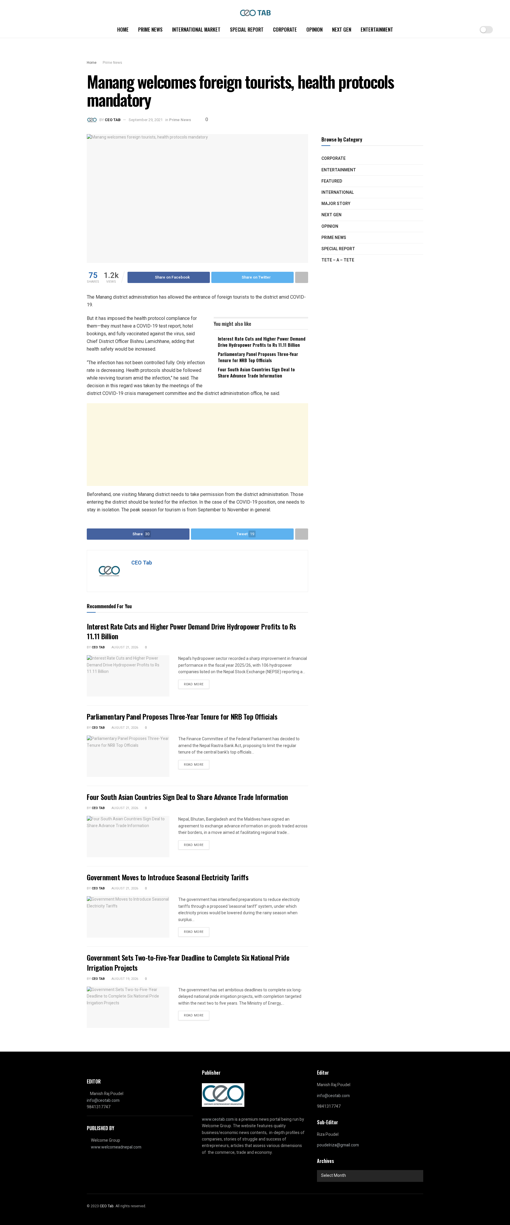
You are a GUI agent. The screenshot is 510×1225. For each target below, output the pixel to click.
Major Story (335, 204)
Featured (331, 181)
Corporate (285, 29)
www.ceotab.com (218, 1119)
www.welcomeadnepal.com (116, 1147)
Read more (194, 684)
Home (123, 29)
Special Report (247, 29)
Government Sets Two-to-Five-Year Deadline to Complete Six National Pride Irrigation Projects (188, 962)
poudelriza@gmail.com (338, 1145)
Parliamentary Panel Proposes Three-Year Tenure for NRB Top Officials (258, 357)
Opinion (314, 29)
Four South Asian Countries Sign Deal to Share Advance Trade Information (256, 372)
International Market (196, 29)
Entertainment (377, 29)
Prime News (150, 29)
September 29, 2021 (146, 120)
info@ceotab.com (103, 1100)
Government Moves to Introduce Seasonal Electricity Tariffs (167, 877)
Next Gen (341, 29)
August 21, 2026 (124, 647)
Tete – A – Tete (337, 260)
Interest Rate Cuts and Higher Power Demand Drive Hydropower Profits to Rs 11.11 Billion (261, 341)
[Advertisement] (197, 444)
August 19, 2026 (124, 978)
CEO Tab (112, 120)
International (337, 192)
